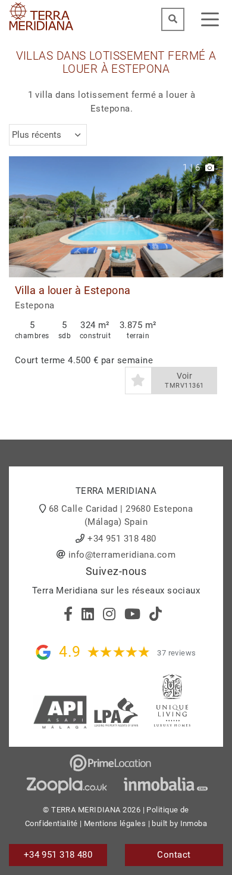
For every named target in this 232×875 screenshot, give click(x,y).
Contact (173, 854)
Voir (184, 380)
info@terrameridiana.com (121, 554)
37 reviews (176, 652)
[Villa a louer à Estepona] (116, 216)
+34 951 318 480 (121, 538)
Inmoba (194, 823)
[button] (209, 216)
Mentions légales (115, 823)
